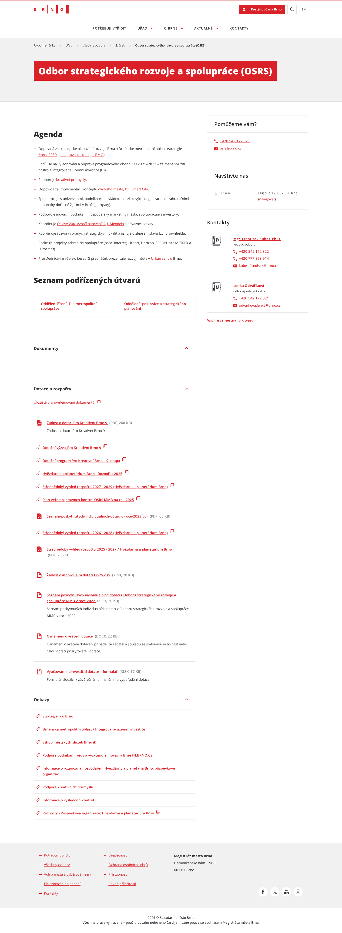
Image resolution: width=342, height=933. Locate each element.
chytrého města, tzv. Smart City (123, 189)
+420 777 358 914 (254, 258)
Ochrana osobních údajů (128, 864)
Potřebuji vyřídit (109, 28)
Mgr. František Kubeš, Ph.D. (257, 238)
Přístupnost (117, 874)
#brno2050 (47, 154)
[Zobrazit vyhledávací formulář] (292, 9)
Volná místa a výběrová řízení (67, 874)
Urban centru (161, 258)
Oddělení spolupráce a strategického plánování (155, 306)
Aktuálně (204, 28)
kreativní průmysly (71, 179)
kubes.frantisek (251, 265)
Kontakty (239, 28)
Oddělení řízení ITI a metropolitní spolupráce (69, 306)
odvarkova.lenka (252, 305)
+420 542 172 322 (254, 251)
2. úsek (120, 45)
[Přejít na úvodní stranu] (51, 9)
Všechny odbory (94, 45)
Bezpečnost (117, 855)
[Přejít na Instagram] (298, 891)
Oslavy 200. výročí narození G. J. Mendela (90, 223)
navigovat (267, 199)
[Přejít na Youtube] (286, 891)
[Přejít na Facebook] (263, 891)
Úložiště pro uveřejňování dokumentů (64, 402)
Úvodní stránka (44, 45)
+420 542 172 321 (235, 141)
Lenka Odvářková (248, 285)
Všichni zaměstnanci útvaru (230, 320)
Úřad (142, 28)
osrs (223, 148)
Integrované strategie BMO (82, 154)
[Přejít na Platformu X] (274, 891)
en (304, 9)
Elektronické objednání (62, 883)
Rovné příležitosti (122, 883)
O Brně (171, 28)
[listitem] (114, 348)
